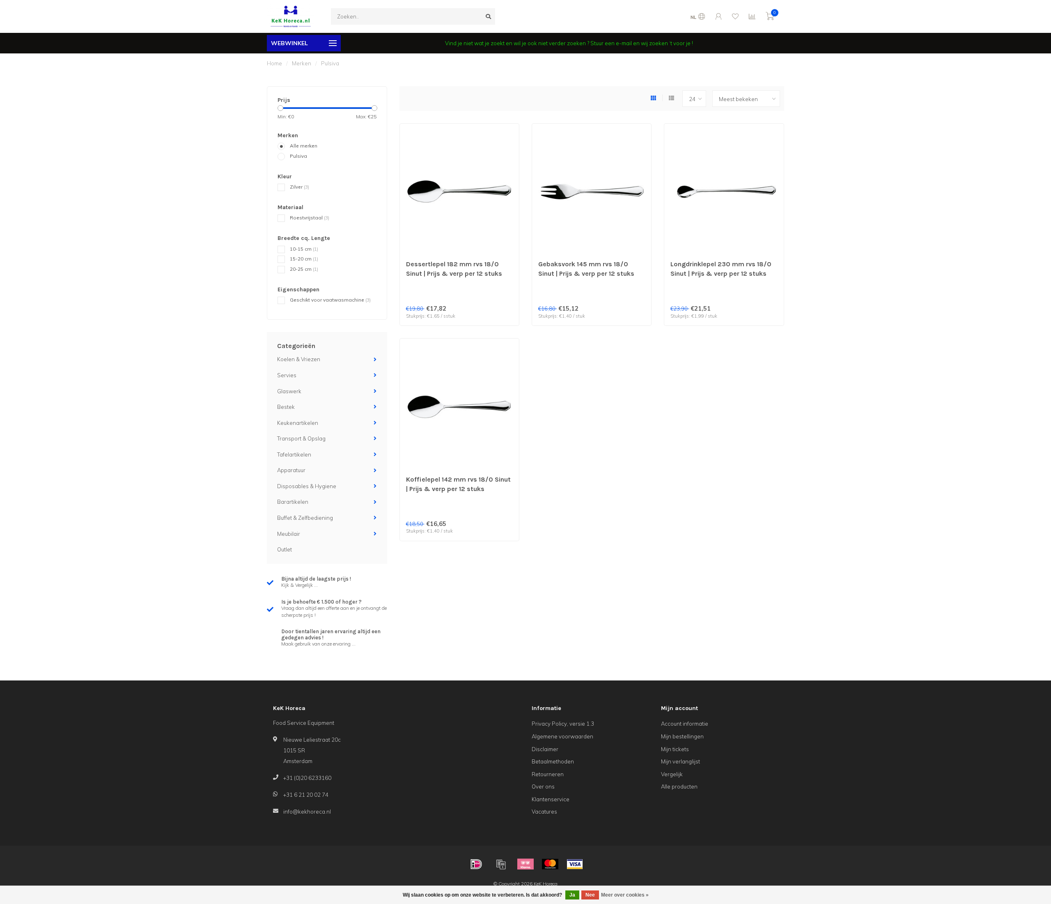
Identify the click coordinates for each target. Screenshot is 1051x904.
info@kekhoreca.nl (307, 811)
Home (274, 63)
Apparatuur (291, 470)
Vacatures (544, 811)
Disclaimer (545, 749)
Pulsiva (298, 156)
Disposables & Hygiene (306, 486)
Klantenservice (550, 799)
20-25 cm (304, 269)
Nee (590, 895)
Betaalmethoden (553, 761)
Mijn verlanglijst (680, 761)
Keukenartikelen (297, 423)
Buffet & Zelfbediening (305, 517)
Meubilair (288, 533)
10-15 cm (304, 249)
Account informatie (684, 723)
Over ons (543, 786)
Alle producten (679, 786)
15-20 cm (304, 259)
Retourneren (548, 774)
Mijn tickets (675, 749)
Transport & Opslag (301, 438)
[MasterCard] (550, 864)
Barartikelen (292, 501)
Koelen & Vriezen (298, 359)
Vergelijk (672, 774)
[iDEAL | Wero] (476, 864)
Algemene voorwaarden (562, 736)
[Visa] (575, 864)
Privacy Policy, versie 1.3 (563, 723)
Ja (572, 895)
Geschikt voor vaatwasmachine (330, 300)
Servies (286, 375)
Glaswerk (289, 391)
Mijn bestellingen (682, 736)
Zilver (299, 187)
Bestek (286, 407)
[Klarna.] (525, 864)
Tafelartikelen (294, 454)
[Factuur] (501, 864)
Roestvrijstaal (309, 217)
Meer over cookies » (625, 895)
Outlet (284, 549)
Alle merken (303, 146)
